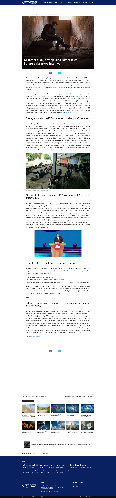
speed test (63, 470)
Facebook (58, 465)
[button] (92, 2)
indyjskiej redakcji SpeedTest (77, 94)
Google (69, 465)
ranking (34, 470)
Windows (42, 472)
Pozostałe (77, 2)
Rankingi (62, 2)
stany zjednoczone (70, 470)
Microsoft (51, 467)
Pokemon (83, 467)
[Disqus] (58, 373)
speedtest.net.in (79, 96)
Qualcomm (29, 470)
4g (26, 453)
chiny (54, 465)
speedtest (58, 470)
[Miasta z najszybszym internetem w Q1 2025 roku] (72, 425)
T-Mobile (67, 113)
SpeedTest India (35, 336)
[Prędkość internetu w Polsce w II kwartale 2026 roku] (43, 408)
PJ (31, 442)
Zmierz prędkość (48, 2)
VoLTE (83, 110)
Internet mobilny (32, 14)
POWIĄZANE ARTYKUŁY (28, 401)
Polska (24, 470)
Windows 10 (48, 472)
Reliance (43, 453)
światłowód (62, 472)
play (76, 467)
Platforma (86, 2)
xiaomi (53, 472)
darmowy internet (31, 453)
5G (37, 412)
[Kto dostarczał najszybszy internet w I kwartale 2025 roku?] (87, 425)
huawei (78, 465)
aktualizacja (29, 465)
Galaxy (63, 465)
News (55, 2)
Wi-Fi (38, 472)
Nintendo (62, 467)
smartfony (53, 470)
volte (47, 453)
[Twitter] (77, 486)
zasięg (57, 472)
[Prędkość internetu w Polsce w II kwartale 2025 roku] (58, 425)
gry (73, 465)
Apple (41, 465)
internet (84, 465)
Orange (62, 113)
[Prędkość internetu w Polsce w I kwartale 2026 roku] (72, 408)
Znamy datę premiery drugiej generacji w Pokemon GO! (34, 396)
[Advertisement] (58, 10)
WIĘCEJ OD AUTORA (39, 401)
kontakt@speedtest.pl (55, 491)
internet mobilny (29, 467)
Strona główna (25, 14)
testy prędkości (27, 472)
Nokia (66, 467)
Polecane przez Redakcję (35, 56)
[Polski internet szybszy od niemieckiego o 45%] (58, 408)
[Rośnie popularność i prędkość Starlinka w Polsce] (43, 425)
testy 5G (83, 470)
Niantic (57, 467)
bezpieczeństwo (48, 465)
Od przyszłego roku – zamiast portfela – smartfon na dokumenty (79, 396)
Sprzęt (69, 2)
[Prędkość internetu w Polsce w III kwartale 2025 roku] (28, 425)
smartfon (47, 470)
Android (35, 465)
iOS (38, 467)
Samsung (40, 470)
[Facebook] (73, 486)
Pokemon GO (89, 467)
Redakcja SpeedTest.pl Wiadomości (87, 496)
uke (32, 472)
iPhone (41, 467)
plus (79, 467)
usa (35, 472)
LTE (39, 453)
